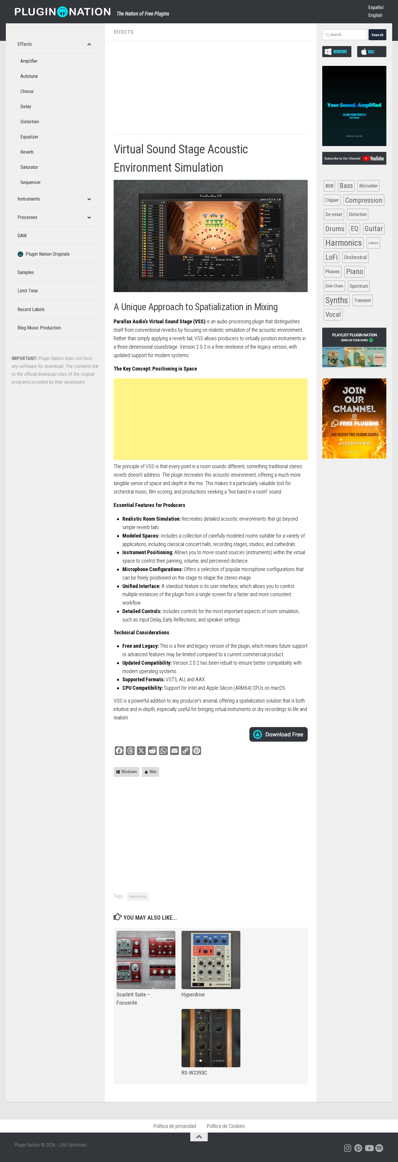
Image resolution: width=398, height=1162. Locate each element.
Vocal (333, 314)
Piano (354, 271)
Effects (123, 32)
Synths (336, 300)
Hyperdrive (193, 994)
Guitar (374, 228)
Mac (153, 771)
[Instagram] (348, 1148)
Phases (332, 271)
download (278, 734)
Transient (362, 300)
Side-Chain (334, 286)
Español (375, 7)
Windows (129, 771)
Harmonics (138, 896)
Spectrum (359, 286)
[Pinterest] (358, 1148)
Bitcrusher (368, 186)
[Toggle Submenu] (89, 44)
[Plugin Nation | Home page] (63, 11)
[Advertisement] (211, 90)
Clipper (332, 200)
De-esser (333, 214)
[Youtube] (369, 1148)
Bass (346, 186)
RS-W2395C (194, 1072)
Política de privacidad (174, 1126)
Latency (373, 243)
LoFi (331, 257)
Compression (364, 200)
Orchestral (355, 257)
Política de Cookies (226, 1126)
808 (329, 185)
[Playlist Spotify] (379, 1148)
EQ (354, 228)
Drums (334, 228)
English (375, 15)
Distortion (358, 214)
